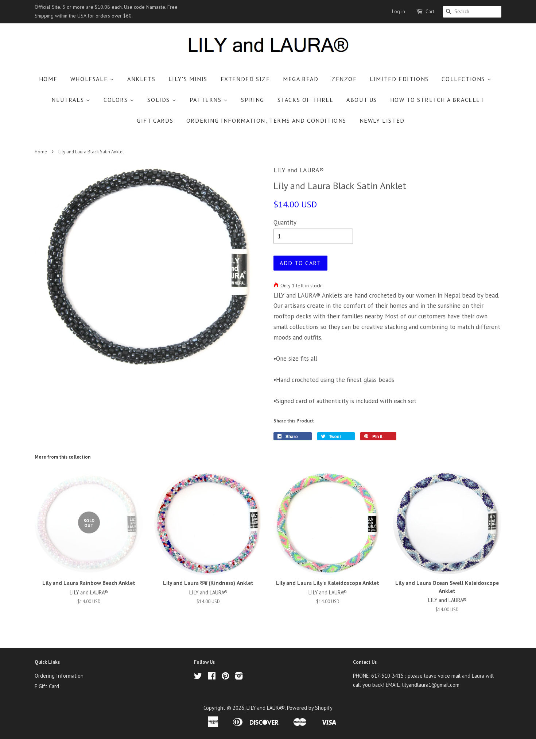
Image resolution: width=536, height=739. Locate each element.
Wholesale (90, 79)
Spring (252, 99)
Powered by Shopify (310, 707)
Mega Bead (300, 79)
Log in (398, 11)
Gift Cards (155, 120)
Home (48, 79)
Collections (464, 79)
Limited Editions (399, 79)
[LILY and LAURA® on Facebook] (211, 677)
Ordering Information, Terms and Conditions (266, 120)
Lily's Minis (187, 79)
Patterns (207, 99)
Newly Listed (382, 120)
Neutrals (68, 99)
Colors (117, 99)
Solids (159, 99)
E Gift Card (47, 686)
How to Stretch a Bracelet (437, 99)
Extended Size (245, 79)
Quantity (284, 222)
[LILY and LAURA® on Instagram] (239, 677)
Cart (430, 11)
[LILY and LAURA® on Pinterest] (225, 677)
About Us (361, 99)
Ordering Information (59, 675)
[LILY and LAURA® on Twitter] (198, 677)
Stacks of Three (305, 99)
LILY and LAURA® (265, 707)
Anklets (141, 79)
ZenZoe (344, 79)
